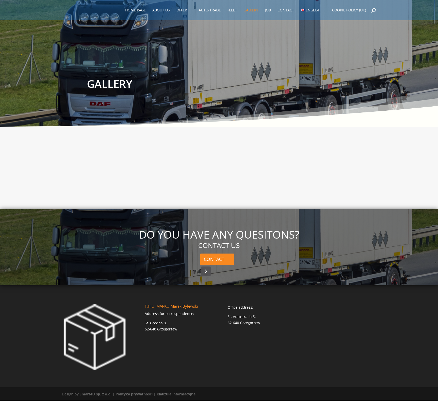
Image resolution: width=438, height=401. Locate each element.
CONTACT (286, 10)
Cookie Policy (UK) (349, 10)
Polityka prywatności (134, 394)
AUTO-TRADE (210, 10)
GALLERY (251, 10)
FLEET (232, 10)
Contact (214, 259)
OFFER (181, 10)
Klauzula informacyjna (176, 394)
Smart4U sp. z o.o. (96, 394)
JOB (268, 10)
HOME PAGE (135, 10)
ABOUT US (161, 10)
